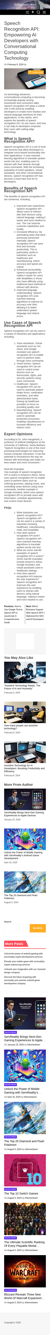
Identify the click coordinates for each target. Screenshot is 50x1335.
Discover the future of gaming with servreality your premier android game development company (22, 980)
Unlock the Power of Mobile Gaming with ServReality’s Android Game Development (23, 855)
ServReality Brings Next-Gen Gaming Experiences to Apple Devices (24, 814)
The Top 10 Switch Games (21, 1193)
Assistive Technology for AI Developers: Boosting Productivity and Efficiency (24, 768)
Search (7, 922)
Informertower (25, 4)
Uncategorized (10, 1032)
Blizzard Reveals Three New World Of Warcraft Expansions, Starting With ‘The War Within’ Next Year (24, 1300)
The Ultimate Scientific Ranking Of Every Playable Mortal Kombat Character (24, 1245)
